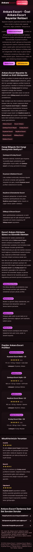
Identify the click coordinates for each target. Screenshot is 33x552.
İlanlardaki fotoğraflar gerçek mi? (12, 525)
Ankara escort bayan (15, 31)
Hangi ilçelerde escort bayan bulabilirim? (15, 515)
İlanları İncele (9, 63)
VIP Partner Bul (22, 63)
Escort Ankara (22, 3)
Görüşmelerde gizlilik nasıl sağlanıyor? (14, 520)
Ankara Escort (22, 2)
